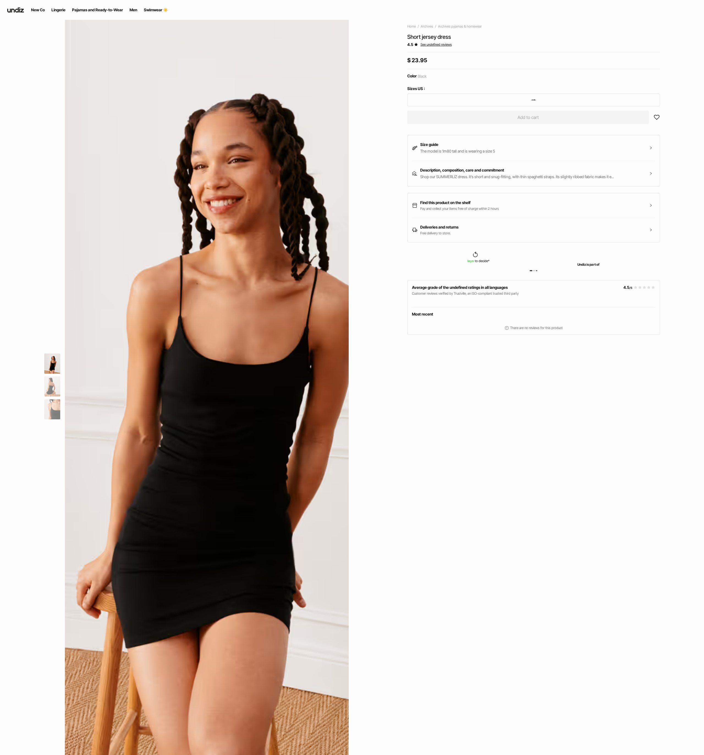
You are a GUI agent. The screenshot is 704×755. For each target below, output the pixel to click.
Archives (427, 26)
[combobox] (533, 100)
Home (411, 26)
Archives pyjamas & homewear (460, 26)
